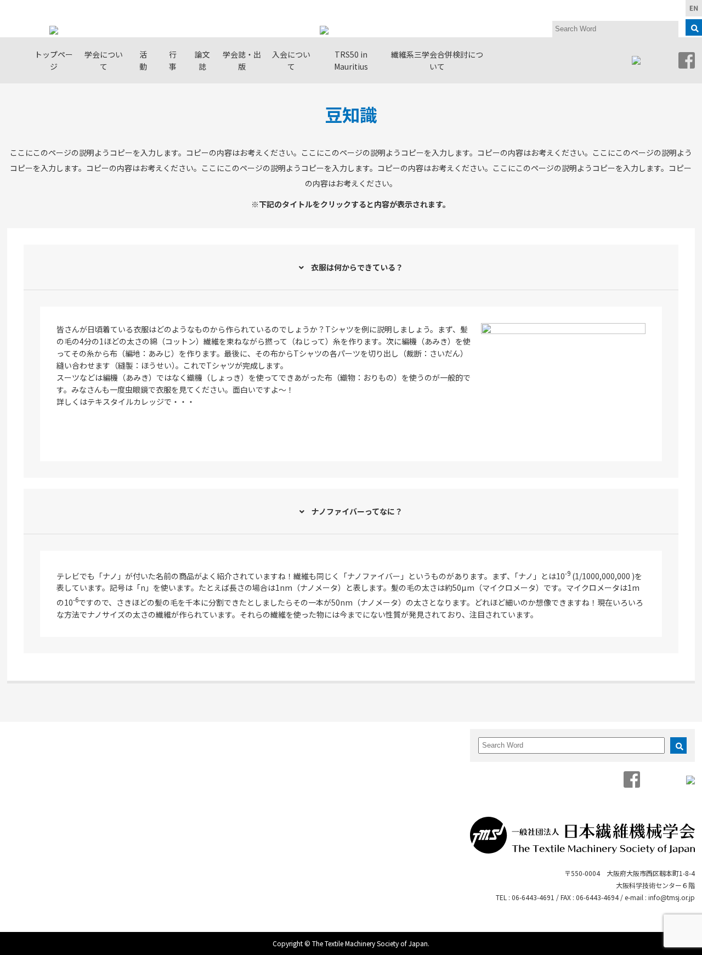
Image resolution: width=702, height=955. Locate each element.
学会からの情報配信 (74, 820)
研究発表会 (213, 761)
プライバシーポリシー (74, 880)
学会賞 (73, 770)
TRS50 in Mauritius (351, 60)
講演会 (213, 901)
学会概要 (77, 755)
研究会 (143, 755)
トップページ (54, 60)
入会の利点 (430, 755)
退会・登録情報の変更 (427, 805)
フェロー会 (143, 790)
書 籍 (353, 770)
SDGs (142, 838)
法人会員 (77, 799)
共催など (217, 916)
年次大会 (217, 782)
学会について (103, 60)
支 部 (143, 770)
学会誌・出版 (242, 60)
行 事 (176, 60)
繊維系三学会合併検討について (437, 60)
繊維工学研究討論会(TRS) (214, 835)
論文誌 (202, 60)
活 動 (147, 60)
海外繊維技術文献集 (354, 805)
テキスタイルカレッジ (214, 874)
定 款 (73, 784)
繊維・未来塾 (143, 817)
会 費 (423, 784)
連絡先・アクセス (74, 847)
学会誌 (353, 755)
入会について (291, 60)
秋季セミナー (213, 803)
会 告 (353, 784)
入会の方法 (430, 770)
